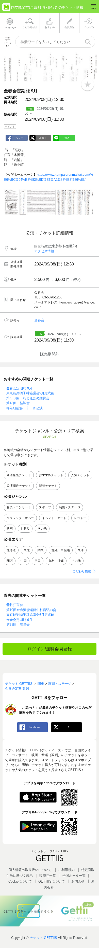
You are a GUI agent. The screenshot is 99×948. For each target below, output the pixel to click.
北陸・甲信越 (61, 550)
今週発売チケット (19, 475)
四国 (38, 561)
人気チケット (80, 475)
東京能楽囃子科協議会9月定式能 (30, 393)
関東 (41, 550)
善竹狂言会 (14, 605)
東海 (81, 550)
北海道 (11, 550)
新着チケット (48, 486)
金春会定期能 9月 (19, 388)
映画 (10, 528)
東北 (27, 550)
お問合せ (78, 881)
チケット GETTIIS (43, 938)
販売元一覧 (47, 876)
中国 (24, 561)
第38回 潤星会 (18, 625)
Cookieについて (20, 881)
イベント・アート (54, 518)
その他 (42, 528)
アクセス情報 (44, 251)
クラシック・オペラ (20, 518)
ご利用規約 (66, 870)
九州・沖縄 (56, 561)
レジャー (80, 518)
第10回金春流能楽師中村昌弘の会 (31, 610)
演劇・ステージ (69, 507)
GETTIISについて (51, 881)
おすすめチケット (51, 475)
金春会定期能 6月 (19, 620)
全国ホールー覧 (74, 876)
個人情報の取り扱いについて (30, 870)
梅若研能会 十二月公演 (24, 408)
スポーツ (45, 507)
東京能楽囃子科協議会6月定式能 (30, 615)
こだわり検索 (82, 571)
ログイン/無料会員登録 (49, 649)
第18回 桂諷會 (18, 403)
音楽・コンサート (19, 507)
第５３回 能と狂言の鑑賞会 (27, 398)
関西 (10, 561)
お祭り (25, 528)
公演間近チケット (19, 486)
